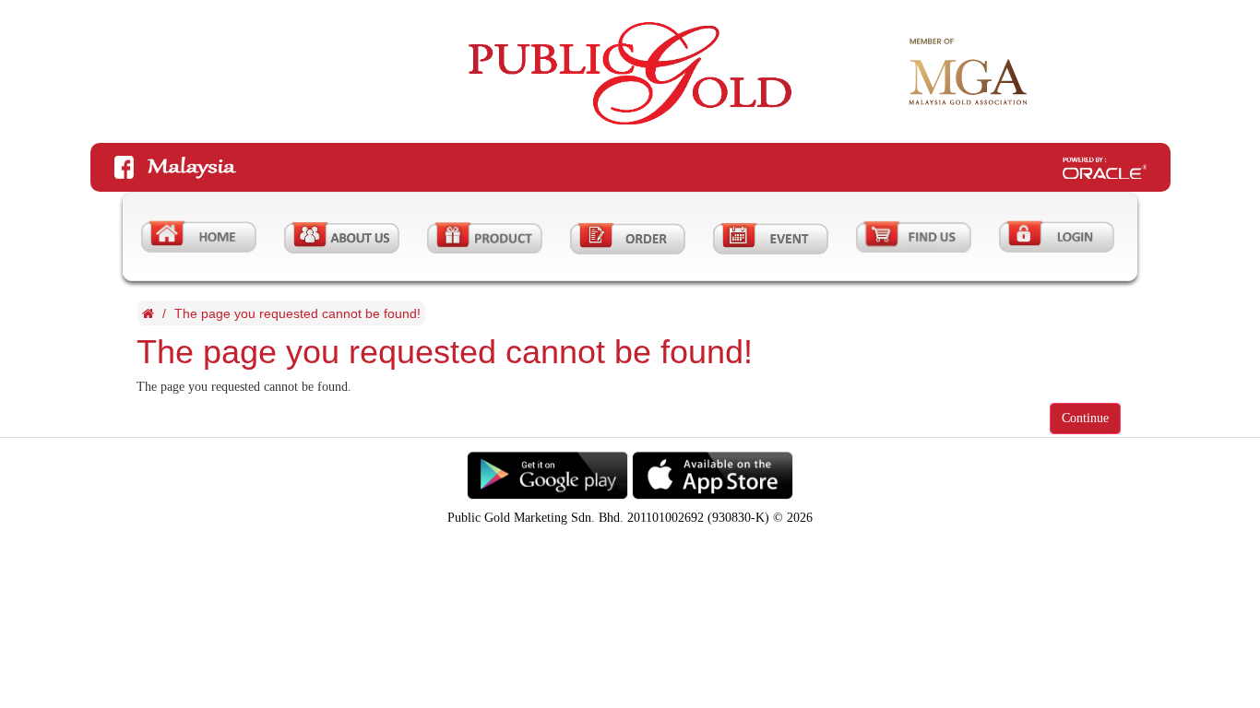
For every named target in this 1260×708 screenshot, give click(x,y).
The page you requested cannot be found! (297, 313)
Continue (1085, 418)
